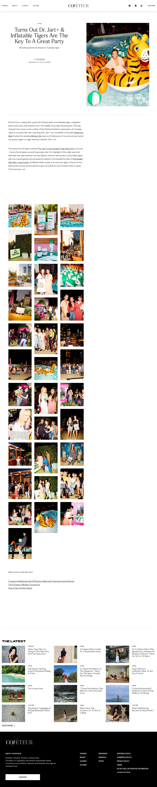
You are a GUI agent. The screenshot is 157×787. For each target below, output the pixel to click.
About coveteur (13, 753)
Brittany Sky (36, 136)
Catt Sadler (78, 158)
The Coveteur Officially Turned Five (24, 584)
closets (25, 6)
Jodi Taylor (40, 59)
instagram (102, 753)
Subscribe (151, 6)
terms (119, 765)
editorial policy (124, 753)
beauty (14, 6)
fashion (5, 6)
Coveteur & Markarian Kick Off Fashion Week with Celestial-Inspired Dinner (41, 581)
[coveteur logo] (78, 6)
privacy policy (123, 761)
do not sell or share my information (132, 769)
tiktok (101, 761)
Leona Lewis (23, 162)
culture (36, 6)
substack (102, 757)
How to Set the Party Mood (20, 588)
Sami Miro (12, 162)
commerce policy (124, 757)
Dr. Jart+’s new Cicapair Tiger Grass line (56, 148)
